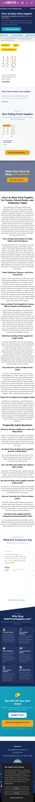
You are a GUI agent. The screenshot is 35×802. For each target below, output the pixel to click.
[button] (16, 45)
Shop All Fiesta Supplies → (17, 152)
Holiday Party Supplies (10, 38)
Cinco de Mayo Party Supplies (24, 38)
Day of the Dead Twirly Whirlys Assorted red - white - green (9, 77)
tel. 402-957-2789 (17, 753)
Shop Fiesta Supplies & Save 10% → (17, 723)
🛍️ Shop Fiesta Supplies (11, 29)
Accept (16, 788)
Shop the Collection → (17, 180)
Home (2, 38)
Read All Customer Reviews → (17, 600)
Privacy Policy (9, 783)
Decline (16, 793)
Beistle (3, 73)
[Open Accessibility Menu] (22, 3)
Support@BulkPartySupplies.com (17, 750)
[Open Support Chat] (27, 3)
